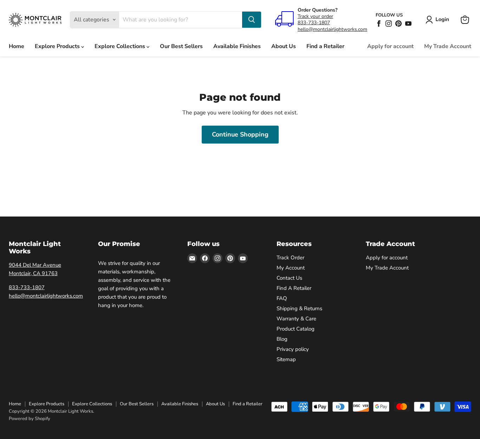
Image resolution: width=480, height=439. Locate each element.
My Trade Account (447, 46)
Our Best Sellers (181, 46)
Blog (282, 338)
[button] (439, 19)
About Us (283, 46)
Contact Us (289, 277)
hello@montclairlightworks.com (332, 29)
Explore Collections (121, 46)
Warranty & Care (296, 318)
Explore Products (58, 46)
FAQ (282, 298)
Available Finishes (237, 46)
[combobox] (180, 20)
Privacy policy (293, 349)
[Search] (251, 20)
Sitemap (286, 359)
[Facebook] (379, 23)
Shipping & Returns (299, 308)
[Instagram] (388, 23)
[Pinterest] (398, 23)
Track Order (290, 257)
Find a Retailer (325, 46)
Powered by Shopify (29, 418)
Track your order (315, 16)
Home (16, 46)
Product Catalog (295, 328)
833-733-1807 (314, 22)
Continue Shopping (240, 134)
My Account (291, 267)
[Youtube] (408, 23)
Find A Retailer (294, 288)
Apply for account (390, 46)
